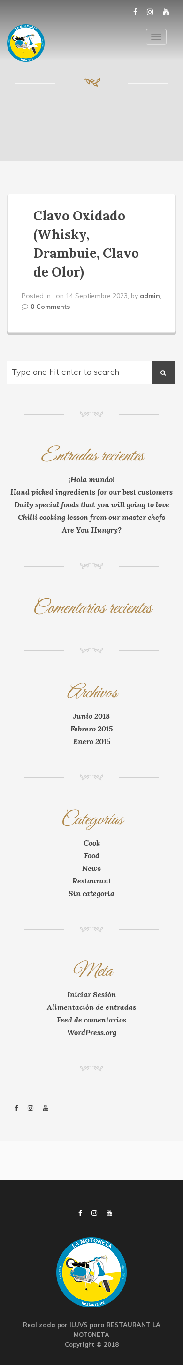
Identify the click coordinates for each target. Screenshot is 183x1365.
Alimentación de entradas (91, 1007)
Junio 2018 (91, 716)
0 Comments (50, 306)
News (91, 868)
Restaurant (91, 880)
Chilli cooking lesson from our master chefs (91, 517)
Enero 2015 (91, 741)
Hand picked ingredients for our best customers (91, 491)
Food (91, 855)
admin (150, 296)
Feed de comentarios (91, 1019)
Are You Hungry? (92, 529)
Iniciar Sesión (91, 994)
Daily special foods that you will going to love (91, 504)
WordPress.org (91, 1032)
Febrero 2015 (91, 728)
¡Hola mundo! (91, 479)
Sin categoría (91, 893)
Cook (92, 842)
